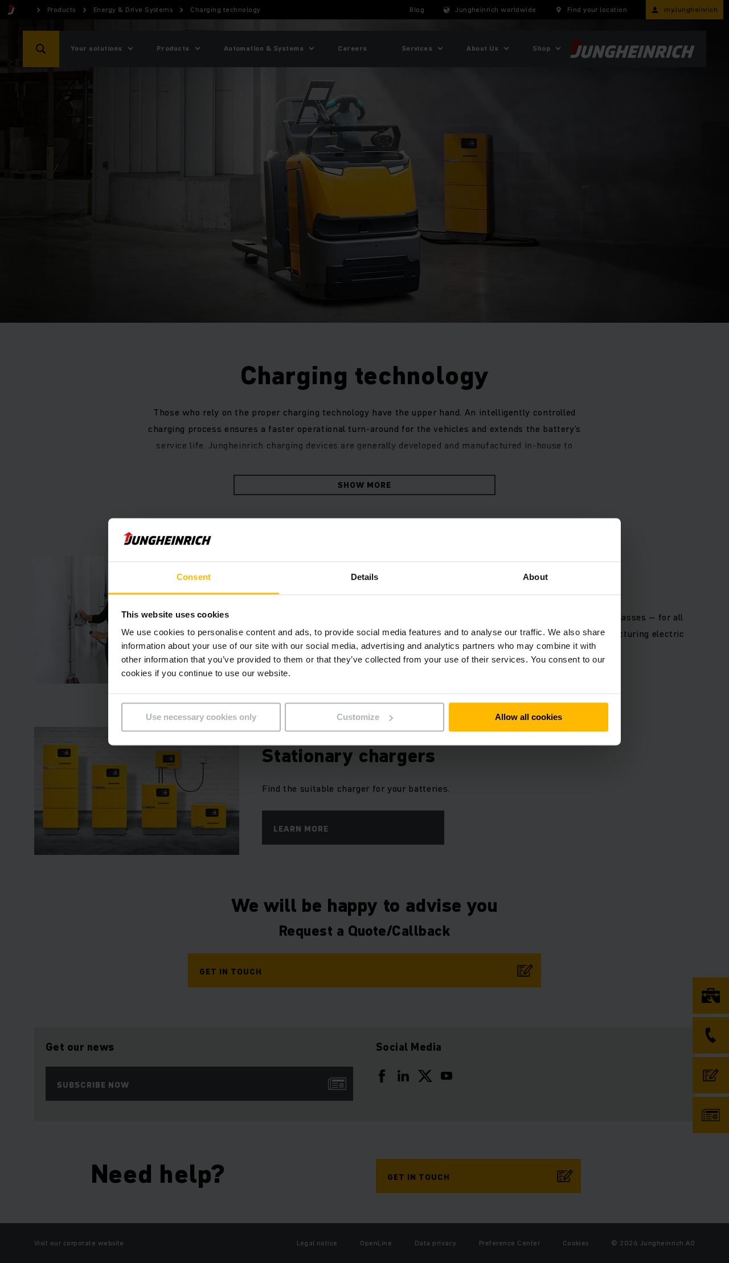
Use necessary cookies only (201, 717)
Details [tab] (365, 577)
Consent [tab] (194, 577)
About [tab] (535, 577)
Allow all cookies (528, 717)
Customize (358, 717)
